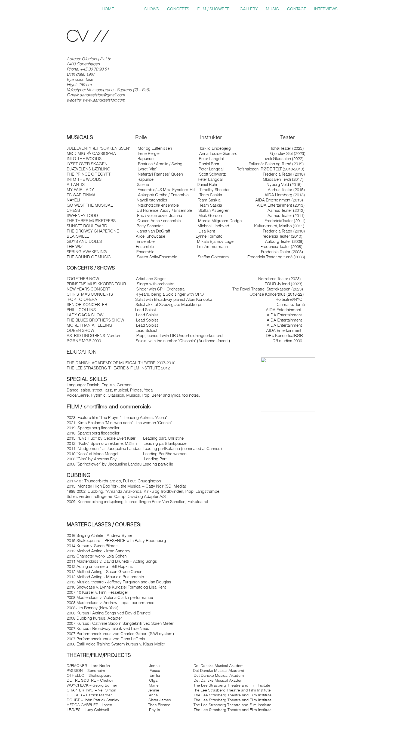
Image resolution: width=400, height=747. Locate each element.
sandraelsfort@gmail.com (102, 94)
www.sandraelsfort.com (104, 100)
